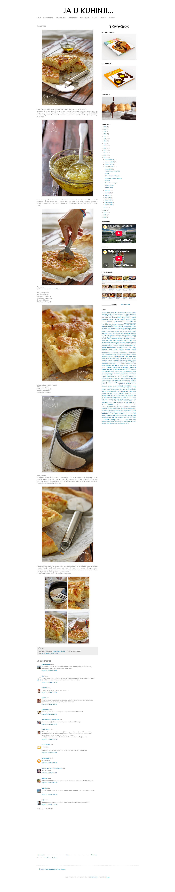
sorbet (103, 406)
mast (108, 363)
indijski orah (105, 340)
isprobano (111, 342)
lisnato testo (109, 358)
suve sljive (133, 410)
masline (104, 363)
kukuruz (133, 352)
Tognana (131, 413)
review (134, 397)
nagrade (122, 375)
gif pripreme (105, 335)
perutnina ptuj (114, 388)
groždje (109, 337)
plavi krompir (133, 389)
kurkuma (114, 354)
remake (124, 397)
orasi (112, 378)
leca (112, 356)
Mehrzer (117, 365)
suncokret (115, 410)
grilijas (103, 337)
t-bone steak (129, 412)
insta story (112, 340)
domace (113, 330)
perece (103, 388)
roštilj (135, 399)
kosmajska (128, 350)
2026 (105, 127)
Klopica (130, 347)
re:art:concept (107, 397)
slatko (115, 405)
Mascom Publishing (131, 361)
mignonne (44, 778)
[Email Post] (68, 651)
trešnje (103, 417)
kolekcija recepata (124, 349)
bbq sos (130, 316)
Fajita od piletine (109, 185)
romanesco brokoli (128, 399)
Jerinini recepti (120, 344)
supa (124, 410)
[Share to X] (76, 651)
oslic (110, 380)
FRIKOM (129, 333)
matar (119, 363)
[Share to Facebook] (78, 651)
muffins (111, 375)
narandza (111, 376)
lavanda (134, 354)
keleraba (111, 347)
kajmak (106, 345)
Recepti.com (119, 397)
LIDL (127, 356)
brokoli (122, 319)
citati (103, 326)
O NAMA (94, 18)
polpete (104, 393)
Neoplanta (125, 376)
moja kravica (108, 373)
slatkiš (110, 405)
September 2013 (109, 166)
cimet (122, 324)
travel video (120, 415)
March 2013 (108, 200)
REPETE (129, 397)
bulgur (114, 321)
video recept (110, 419)
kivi (124, 347)
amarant (134, 312)
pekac (134, 386)
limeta (134, 356)
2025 (105, 129)
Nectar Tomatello (119, 376)
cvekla (103, 328)
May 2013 (107, 195)
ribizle (106, 399)
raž (102, 397)
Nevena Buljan (46, 664)
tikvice (121, 413)
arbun (121, 314)
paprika (108, 382)
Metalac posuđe (128, 367)
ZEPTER (129, 421)
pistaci (117, 389)
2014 (105, 155)
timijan (124, 413)
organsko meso (105, 380)
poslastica (115, 393)
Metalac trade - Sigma (109, 369)
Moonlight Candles (115, 373)
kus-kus (119, 354)
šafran (115, 400)
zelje (125, 421)
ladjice (128, 354)
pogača (118, 391)
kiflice (121, 347)
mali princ (112, 360)
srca (130, 406)
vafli (122, 417)
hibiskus (131, 337)
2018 (105, 145)
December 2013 (109, 159)
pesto (120, 388)
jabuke (117, 342)
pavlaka (128, 383)
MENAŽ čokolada (124, 365)
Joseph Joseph (132, 344)
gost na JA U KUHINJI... (125, 335)
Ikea (135, 338)
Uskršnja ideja (116, 417)
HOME (39, 18)
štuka (134, 408)
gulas (113, 337)
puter (122, 395)
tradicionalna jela (111, 415)
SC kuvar (111, 402)
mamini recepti (123, 360)
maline (117, 360)
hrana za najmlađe (112, 338)
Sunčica (111, 410)
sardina (134, 400)
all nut (124, 312)
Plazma (108, 391)
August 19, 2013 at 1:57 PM (49, 692)
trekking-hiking (132, 415)
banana (122, 316)
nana (134, 375)
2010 (105, 212)
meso (109, 367)
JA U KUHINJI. (94, 877)
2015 (105, 153)
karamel (127, 345)
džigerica (104, 331)
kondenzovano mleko (108, 351)
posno (56, 653)
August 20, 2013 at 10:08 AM (49, 763)
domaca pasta (106, 330)
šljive (118, 405)
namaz (131, 374)
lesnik (122, 356)
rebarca (113, 397)
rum (107, 400)
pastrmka (133, 382)
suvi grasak (104, 412)
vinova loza (122, 419)
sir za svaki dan (121, 402)
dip (135, 328)
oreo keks (117, 378)
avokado (130, 314)
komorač (134, 349)
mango (134, 360)
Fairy (122, 331)
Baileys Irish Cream (115, 316)
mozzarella (105, 375)
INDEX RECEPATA (48, 18)
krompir (112, 352)
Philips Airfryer (130, 388)
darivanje (107, 328)
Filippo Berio (115, 333)
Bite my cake (45, 709)
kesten (118, 347)
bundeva (119, 322)
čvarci (134, 326)
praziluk (104, 395)
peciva (52, 653)
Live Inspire (116, 358)
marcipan (114, 361)
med (113, 365)
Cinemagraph (130, 324)
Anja (43, 800)
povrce (127, 393)
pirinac (113, 389)
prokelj (108, 395)
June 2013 (108, 193)
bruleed (128, 319)
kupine (106, 354)
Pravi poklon (133, 393)
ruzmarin (111, 400)
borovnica (105, 319)
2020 (105, 141)
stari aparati (111, 408)
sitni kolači (129, 402)
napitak (104, 376)
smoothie (126, 405)
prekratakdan (45, 758)
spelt (118, 406)
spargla (114, 406)
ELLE (119, 331)
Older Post (94, 855)
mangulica (104, 361)
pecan (110, 386)
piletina (104, 389)
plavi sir (104, 391)
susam (128, 410)
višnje (126, 419)
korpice (123, 351)
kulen (103, 354)
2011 (105, 210)
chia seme (115, 324)
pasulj (103, 383)
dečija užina (122, 328)
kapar (122, 345)
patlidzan (122, 383)
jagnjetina (122, 342)
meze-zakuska (121, 369)
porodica (109, 393)
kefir (103, 347)
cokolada (113, 326)
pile (135, 388)
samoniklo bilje (127, 401)
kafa (103, 345)
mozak (134, 373)
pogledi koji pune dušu (128, 391)
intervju (134, 340)
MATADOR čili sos (114, 363)
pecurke (128, 386)
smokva (122, 405)
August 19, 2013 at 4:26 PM (49, 704)
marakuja (109, 361)
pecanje (114, 386)
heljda (127, 337)
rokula (117, 399)
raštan (129, 395)
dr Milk (123, 329)
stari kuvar (117, 408)
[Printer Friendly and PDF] (41, 648)
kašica (134, 345)
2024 (105, 131)
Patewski (108, 383)
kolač (115, 349)
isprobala (105, 342)
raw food (133, 395)
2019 (105, 143)
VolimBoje (44, 688)
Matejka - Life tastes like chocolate (52, 768)
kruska (116, 352)
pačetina (124, 380)
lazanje (104, 356)
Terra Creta (112, 413)
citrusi (107, 326)
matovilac (123, 363)
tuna (106, 417)
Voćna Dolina (132, 419)
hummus (120, 338)
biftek (119, 317)
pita (121, 389)
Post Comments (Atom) (51, 858)
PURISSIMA (117, 395)
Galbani (134, 333)
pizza (127, 389)
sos (106, 406)
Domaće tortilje (109, 187)
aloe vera (128, 312)
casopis (129, 321)
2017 (105, 148)
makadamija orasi (106, 360)
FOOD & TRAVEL (85, 18)
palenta (104, 382)
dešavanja (128, 328)
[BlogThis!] (74, 651)
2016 (105, 150)
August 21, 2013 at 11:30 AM (49, 804)
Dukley (127, 329)
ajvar (121, 312)
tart (103, 413)
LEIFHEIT (48, 653)
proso (112, 395)
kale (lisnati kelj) (117, 345)
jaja (131, 342)
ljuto (121, 358)
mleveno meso (131, 371)
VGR (128, 417)
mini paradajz (106, 371)
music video (117, 374)
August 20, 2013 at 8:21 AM (49, 752)
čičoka (119, 324)
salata (120, 401)
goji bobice (112, 335)
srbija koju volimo (124, 406)
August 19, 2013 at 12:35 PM (49, 682)
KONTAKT (111, 18)
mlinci (103, 373)
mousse (131, 373)
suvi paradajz (111, 412)
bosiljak (111, 319)
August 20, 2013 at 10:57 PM (49, 782)
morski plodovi (125, 373)
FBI (105, 333)
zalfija (112, 421)
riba (103, 399)
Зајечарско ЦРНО (124, 423)
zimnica (134, 421)
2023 (105, 134)
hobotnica (104, 338)
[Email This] (72, 651)
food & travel (123, 333)
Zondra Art (114, 423)
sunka (120, 410)
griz (106, 337)
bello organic (105, 317)
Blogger (108, 877)
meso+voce (116, 367)
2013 (105, 157)
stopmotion (130, 408)
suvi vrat (118, 412)
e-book (108, 331)
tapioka (134, 412)
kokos (134, 347)
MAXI (127, 363)
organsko (133, 378)
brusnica (109, 322)
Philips (124, 388)
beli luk (43, 653)
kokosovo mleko (107, 349)
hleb (135, 337)
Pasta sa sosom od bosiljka (112, 171)
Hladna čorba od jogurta (111, 183)
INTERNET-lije (128, 340)
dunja (134, 329)
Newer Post (41, 855)
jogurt (126, 344)
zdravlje (117, 421)
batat (126, 316)
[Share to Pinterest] (80, 651)
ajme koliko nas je (113, 312)
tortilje (103, 415)
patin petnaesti (115, 383)
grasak (134, 335)
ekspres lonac (114, 331)
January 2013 (109, 205)
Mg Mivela (133, 369)
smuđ (130, 405)
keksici (106, 347)
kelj (115, 347)
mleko (124, 371)
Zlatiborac (104, 423)
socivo (134, 405)
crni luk (120, 326)
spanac (109, 406)
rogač (114, 399)
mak (135, 358)
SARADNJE (103, 18)
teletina (106, 413)
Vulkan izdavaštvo (106, 421)
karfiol (131, 345)
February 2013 (109, 202)
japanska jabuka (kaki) (110, 344)
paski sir (124, 382)
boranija (134, 317)
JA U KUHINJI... (46, 744)
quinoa (125, 395)
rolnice (122, 399)
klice (127, 347)
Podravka (113, 391)
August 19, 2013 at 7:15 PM (49, 714)
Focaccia (107, 180)
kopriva (117, 350)
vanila (125, 417)
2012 (105, 207)
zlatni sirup (109, 423)
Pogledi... (107, 173)
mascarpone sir (121, 362)
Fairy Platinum (127, 331)
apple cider (117, 314)
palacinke (133, 380)
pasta (128, 382)
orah (109, 378)
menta (130, 365)
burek (124, 321)
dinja (133, 328)
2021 (105, 138)
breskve (117, 319)
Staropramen (124, 408)
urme (109, 417)
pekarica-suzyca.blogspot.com (50, 719)
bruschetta (104, 321)
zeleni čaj (121, 421)
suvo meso (123, 412)
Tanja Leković (46, 729)
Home (67, 855)
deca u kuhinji (115, 328)
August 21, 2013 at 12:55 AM (49, 794)
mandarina (129, 360)
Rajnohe (44, 697)
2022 (105, 136)
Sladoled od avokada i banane (113, 178)
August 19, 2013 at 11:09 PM (49, 739)
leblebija (108, 356)
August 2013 (108, 169)
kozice (134, 351)
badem (107, 316)
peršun (108, 388)
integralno (120, 340)
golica (117, 335)
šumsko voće (105, 410)
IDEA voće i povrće (128, 338)
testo (116, 413)
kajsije (110, 345)
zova (119, 423)
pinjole (108, 389)
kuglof (129, 352)
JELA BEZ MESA (61, 18)
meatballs (108, 365)
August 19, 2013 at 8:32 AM (49, 670)
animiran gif (110, 314)
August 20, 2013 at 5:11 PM (49, 772)
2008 (105, 217)
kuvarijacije (123, 354)
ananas (104, 314)
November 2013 (109, 162)
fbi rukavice (109, 333)
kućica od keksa (123, 352)
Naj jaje (127, 374)
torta (135, 413)
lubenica (129, 358)
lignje (130, 356)
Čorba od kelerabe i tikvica (112, 176)
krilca (108, 352)
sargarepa (105, 402)
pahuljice (128, 380)
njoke (130, 376)
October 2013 (108, 164)
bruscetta (133, 319)
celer (110, 324)
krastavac (104, 352)
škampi (134, 402)
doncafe (118, 330)
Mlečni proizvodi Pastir (116, 371)
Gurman (117, 337)
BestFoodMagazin (113, 317)
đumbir (131, 330)
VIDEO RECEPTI (72, 18)
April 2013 (108, 197)
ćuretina (130, 326)
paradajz (119, 382)
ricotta (110, 399)
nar (108, 376)
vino (118, 419)
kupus (110, 354)
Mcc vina (131, 363)
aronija (125, 314)
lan (131, 354)
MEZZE (128, 369)
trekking (125, 415)
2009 (105, 215)
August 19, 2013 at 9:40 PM (49, 724)
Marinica (44, 788)
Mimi (43, 676)
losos (124, 358)
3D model (104, 312)
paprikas (114, 382)
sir (115, 402)
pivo (124, 389)
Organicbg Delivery (125, 378)
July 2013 (107, 190)
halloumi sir (122, 337)
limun (103, 358)
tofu (128, 413)
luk (132, 358)
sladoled (104, 405)
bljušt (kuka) (128, 317)
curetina (126, 326)
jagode (128, 342)
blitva (123, 317)
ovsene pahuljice (116, 380)
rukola (103, 401)
